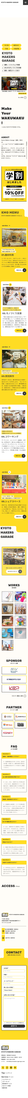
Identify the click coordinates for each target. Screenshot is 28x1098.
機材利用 (4, 1088)
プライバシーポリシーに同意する (15, 1023)
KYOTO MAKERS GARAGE (9, 2)
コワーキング (5, 1081)
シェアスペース (6, 1079)
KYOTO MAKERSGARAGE (8, 56)
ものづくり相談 (6, 1085)
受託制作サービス (7, 1083)
